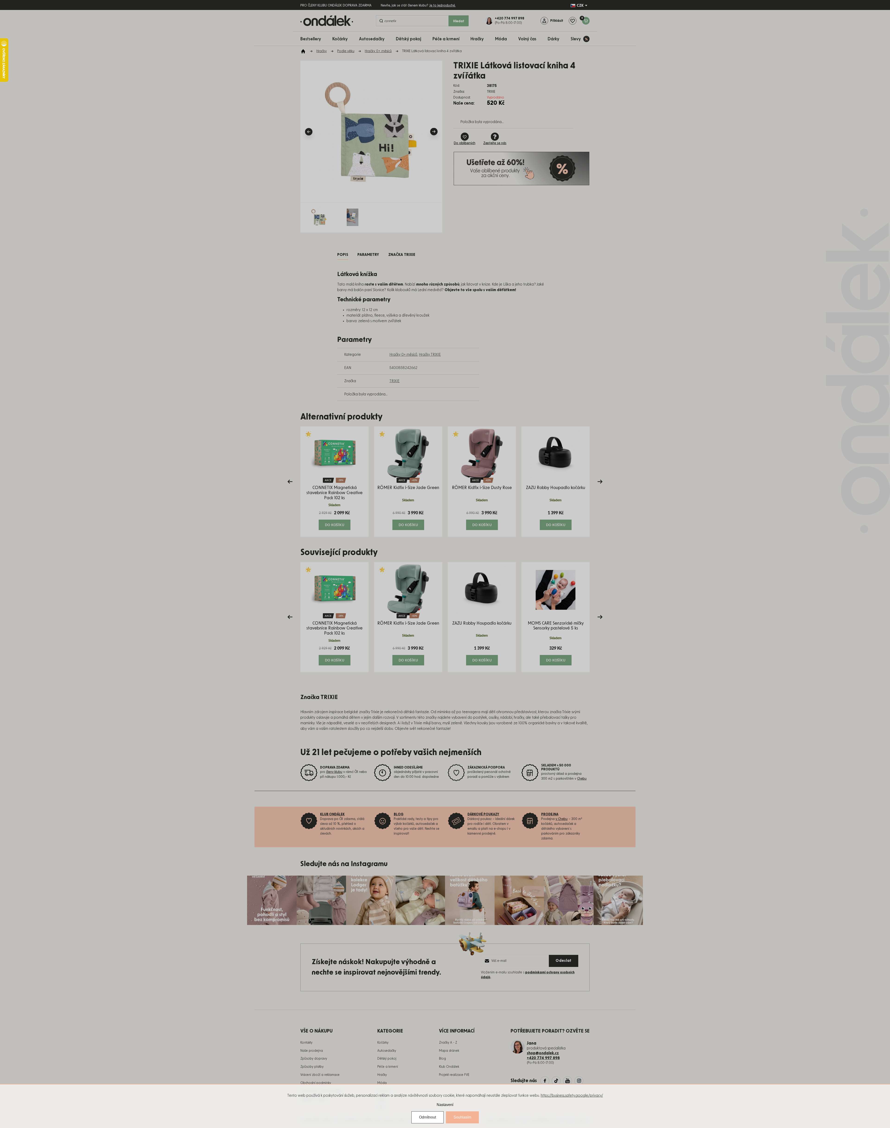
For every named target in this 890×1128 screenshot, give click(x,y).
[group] (334, 481)
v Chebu (562, 819)
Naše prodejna (311, 1050)
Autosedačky (386, 1050)
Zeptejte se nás (494, 143)
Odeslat (564, 961)
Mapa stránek (449, 1050)
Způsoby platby (312, 1066)
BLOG (399, 814)
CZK (580, 5)
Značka (401, 255)
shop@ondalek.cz (543, 1053)
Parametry (368, 255)
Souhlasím (462, 1117)
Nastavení (445, 1105)
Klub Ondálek (449, 1066)
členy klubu (334, 772)
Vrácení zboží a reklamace (320, 1075)
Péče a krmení (387, 1066)
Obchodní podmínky (315, 1083)
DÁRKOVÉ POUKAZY (483, 814)
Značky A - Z (448, 1042)
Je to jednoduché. (442, 5)
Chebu (582, 778)
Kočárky (382, 1042)
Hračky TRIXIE (430, 354)
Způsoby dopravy (313, 1058)
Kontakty (306, 1042)
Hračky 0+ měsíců (403, 354)
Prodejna (549, 814)
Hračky (382, 1075)
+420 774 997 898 (543, 1058)
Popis (342, 255)
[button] (334, 520)
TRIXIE (394, 381)
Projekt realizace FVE (454, 1075)
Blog (442, 1058)
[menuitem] (313, 39)
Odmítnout (427, 1117)
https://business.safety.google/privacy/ (572, 1095)
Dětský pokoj (386, 1058)
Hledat (458, 21)
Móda (382, 1083)
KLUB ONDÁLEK (332, 814)
